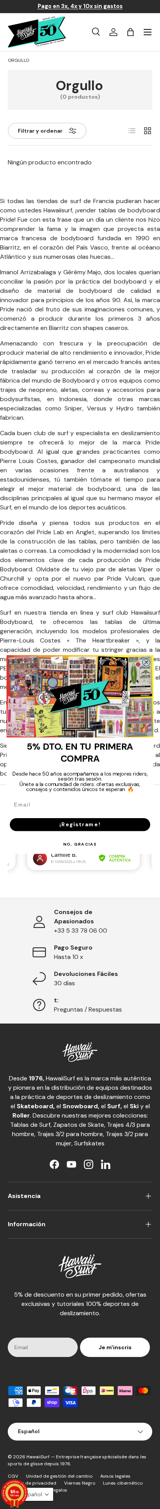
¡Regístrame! (79, 824)
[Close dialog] (146, 662)
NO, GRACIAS (80, 843)
